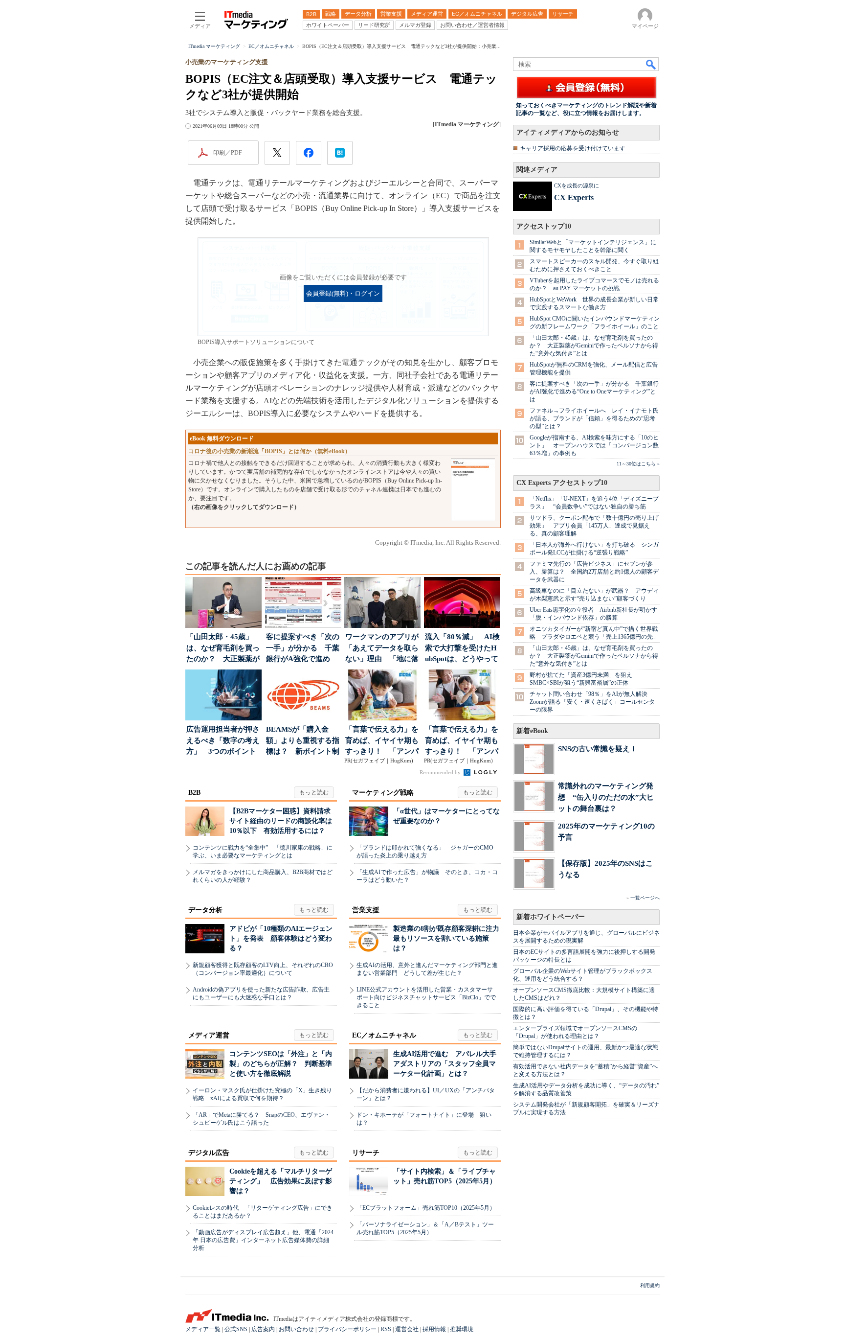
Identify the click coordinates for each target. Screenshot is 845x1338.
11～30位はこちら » (638, 463)
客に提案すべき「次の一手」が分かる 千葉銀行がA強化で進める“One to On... (302, 649)
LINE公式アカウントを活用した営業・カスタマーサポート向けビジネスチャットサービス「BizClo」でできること (426, 997)
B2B (194, 792)
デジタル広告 (208, 1152)
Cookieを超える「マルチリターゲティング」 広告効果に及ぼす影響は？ (280, 1181)
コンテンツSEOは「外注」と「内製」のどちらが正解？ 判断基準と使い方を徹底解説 (280, 1063)
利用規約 (650, 1285)
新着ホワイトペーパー (550, 917)
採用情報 (434, 1329)
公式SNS (235, 1329)
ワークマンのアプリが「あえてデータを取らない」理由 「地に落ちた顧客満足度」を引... (382, 649)
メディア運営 (208, 1035)
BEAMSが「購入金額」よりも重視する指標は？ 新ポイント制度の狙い (302, 741)
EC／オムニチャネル (384, 1035)
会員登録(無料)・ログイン (343, 293)
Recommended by (441, 772)
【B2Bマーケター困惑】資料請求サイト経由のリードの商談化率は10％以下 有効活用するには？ (280, 820)
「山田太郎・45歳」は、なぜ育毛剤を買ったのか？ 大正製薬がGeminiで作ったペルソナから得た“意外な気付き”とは (594, 345)
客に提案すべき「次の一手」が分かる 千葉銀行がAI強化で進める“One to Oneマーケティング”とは (594, 391)
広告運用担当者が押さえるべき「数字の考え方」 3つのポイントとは (223, 741)
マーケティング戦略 (383, 792)
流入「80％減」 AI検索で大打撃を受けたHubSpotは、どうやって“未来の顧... (462, 649)
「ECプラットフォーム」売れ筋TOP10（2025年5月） (425, 1207)
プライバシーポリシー (347, 1329)
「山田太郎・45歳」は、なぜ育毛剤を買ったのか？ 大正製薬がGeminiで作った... (223, 649)
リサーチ (365, 1152)
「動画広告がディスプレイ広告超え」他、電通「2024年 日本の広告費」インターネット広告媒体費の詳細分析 (263, 1240)
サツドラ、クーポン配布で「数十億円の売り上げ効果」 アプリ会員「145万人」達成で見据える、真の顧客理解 (594, 525)
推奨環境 (461, 1329)
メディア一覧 (203, 1329)
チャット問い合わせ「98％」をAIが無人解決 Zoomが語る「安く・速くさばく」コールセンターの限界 (592, 702)
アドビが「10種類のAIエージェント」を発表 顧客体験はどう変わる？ (281, 938)
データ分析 (205, 910)
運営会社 (407, 1329)
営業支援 (365, 910)
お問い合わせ (296, 1329)
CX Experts (574, 197)
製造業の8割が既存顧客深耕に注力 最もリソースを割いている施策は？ (449, 938)
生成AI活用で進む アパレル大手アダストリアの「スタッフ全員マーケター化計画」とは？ (444, 1063)
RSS (385, 1329)
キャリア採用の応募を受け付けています (572, 148)
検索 (651, 64)
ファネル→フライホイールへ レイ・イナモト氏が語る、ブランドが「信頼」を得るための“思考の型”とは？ (594, 418)
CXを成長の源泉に (576, 185)
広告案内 (263, 1329)
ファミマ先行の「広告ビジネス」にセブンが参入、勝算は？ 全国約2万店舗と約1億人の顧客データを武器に (594, 571)
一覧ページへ (645, 897)
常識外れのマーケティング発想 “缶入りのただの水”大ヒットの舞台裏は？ (606, 797)
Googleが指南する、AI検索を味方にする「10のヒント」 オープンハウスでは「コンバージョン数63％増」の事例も (594, 445)
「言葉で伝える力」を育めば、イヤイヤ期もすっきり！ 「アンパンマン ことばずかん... (382, 741)
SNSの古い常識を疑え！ (597, 748)
